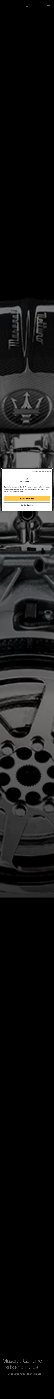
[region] (27, 489)
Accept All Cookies (27, 498)
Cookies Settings (27, 505)
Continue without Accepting (41, 471)
